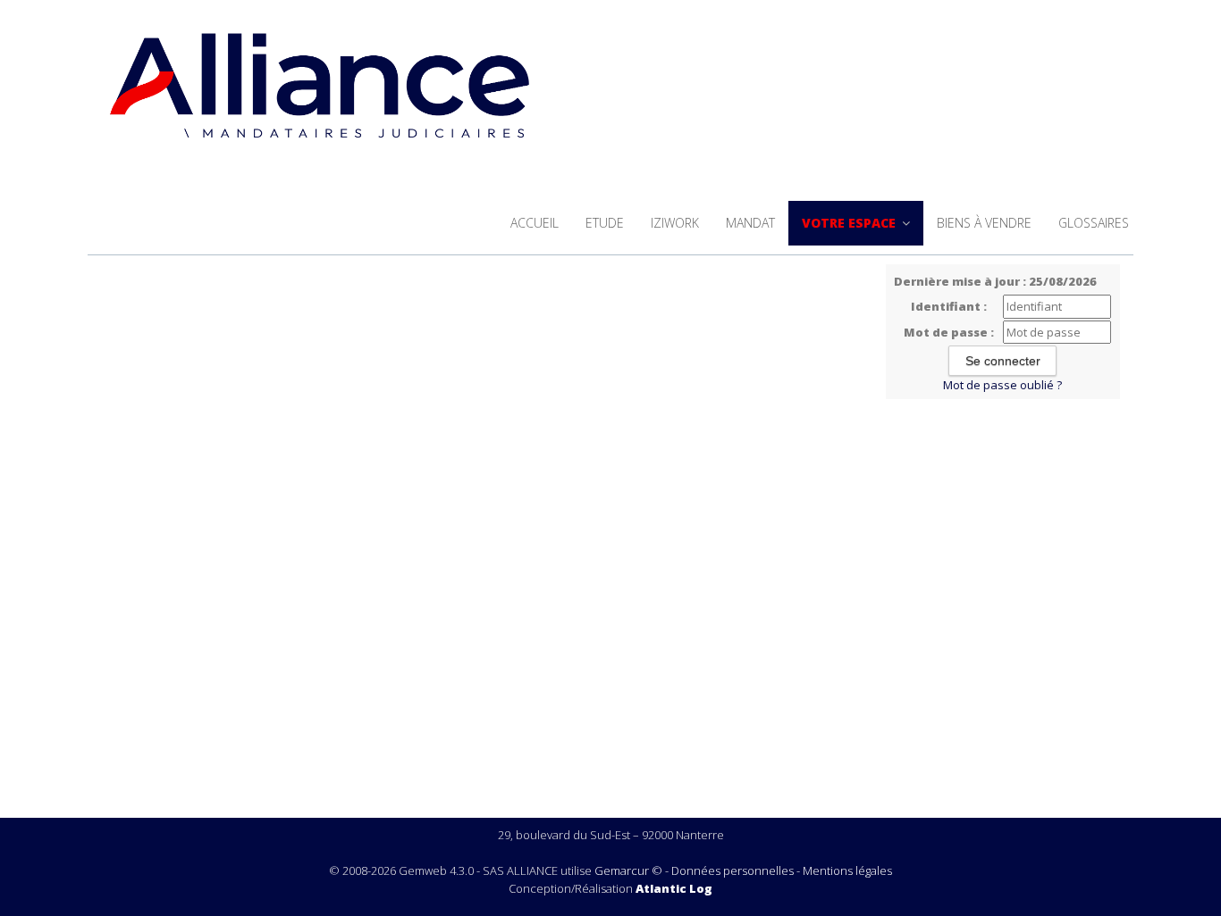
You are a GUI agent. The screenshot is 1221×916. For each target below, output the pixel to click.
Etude (604, 222)
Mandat (750, 222)
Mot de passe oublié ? (1002, 385)
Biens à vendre (984, 222)
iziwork (675, 222)
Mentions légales (847, 870)
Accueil (534, 222)
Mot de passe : (949, 332)
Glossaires (1093, 222)
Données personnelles (732, 870)
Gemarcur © (628, 870)
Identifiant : (949, 306)
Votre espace (850, 222)
